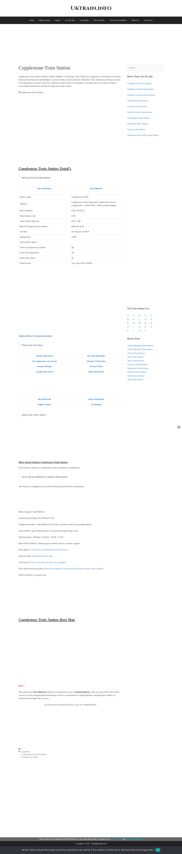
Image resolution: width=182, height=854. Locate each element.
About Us (135, 20)
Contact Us (148, 20)
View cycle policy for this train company (48, 562)
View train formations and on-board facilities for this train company (74, 568)
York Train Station (135, 357)
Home (31, 20)
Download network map (41, 556)
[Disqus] (70, 797)
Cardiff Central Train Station (139, 112)
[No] (178, 427)
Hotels (57, 20)
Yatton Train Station (136, 376)
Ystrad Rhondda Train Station (140, 345)
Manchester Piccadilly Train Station (143, 135)
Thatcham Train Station (137, 101)
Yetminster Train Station (137, 368)
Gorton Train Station (136, 129)
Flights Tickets (44, 20)
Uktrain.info (91, 8)
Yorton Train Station (136, 353)
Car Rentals (84, 20)
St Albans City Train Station (139, 83)
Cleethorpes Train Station (138, 118)
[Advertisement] (88, 42)
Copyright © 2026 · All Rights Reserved (91, 844)
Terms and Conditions (118, 20)
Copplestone (25, 752)
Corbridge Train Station (29, 757)
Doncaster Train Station (137, 124)
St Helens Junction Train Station (141, 95)
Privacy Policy (99, 20)
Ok (158, 850)
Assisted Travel (61, 550)
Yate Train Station (135, 379)
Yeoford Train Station (136, 372)
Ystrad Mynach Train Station (140, 349)
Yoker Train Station (135, 361)
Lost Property (47, 550)
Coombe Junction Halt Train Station (34, 754)
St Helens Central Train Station (140, 89)
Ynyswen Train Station (137, 106)
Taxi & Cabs (70, 20)
